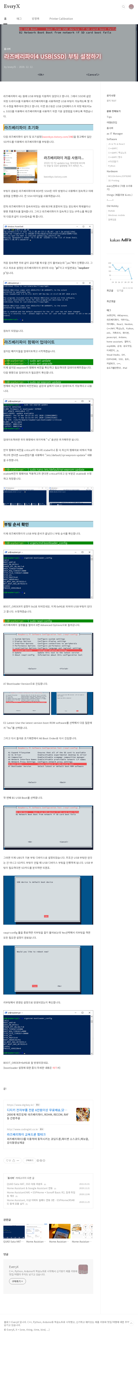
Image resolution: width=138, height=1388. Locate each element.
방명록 (35, 18)
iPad (125, 367)
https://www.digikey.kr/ (20, 1104)
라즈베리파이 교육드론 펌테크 (26, 1134)
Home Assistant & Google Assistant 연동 (30, 1188)
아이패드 (111, 324)
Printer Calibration (61, 18)
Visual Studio (113, 354)
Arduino (122, 337)
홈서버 (11, 1178)
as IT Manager (115, 133)
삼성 (119, 346)
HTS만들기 (113, 161)
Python (111, 165)
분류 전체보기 (113, 111)
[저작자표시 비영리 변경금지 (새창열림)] (40, 1160)
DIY (123, 354)
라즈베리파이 (113, 319)
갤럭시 (127, 341)
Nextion (128, 324)
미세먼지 (111, 350)
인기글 (120, 290)
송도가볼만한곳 (114, 367)
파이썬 (126, 332)
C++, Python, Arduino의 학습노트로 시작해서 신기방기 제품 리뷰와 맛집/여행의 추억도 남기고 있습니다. (43, 1272)
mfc (109, 332)
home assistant (114, 341)
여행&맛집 (112, 122)
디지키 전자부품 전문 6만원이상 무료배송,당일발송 (37, 1110)
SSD (121, 359)
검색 (123, 6)
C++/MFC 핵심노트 (115, 328)
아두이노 (125, 319)
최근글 (110, 290)
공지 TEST (111, 100)
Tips (109, 117)
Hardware (112, 171)
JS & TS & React (116, 143)
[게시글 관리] (18, 1160)
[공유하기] (14, 1160)
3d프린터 (111, 315)
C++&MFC (113, 148)
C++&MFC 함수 (115, 157)
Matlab (111, 210)
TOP (131, 1323)
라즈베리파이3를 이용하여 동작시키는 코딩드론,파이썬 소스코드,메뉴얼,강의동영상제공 (48, 1140)
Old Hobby (112, 206)
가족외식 (117, 332)
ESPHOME (112, 359)
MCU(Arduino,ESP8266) (119, 176)
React (120, 324)
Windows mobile (116, 215)
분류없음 (112, 219)
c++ (118, 363)
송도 (127, 359)
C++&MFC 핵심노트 (117, 152)
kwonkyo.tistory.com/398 (57, 136)
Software (112, 139)
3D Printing (113, 180)
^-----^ (110, 200)
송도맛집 (127, 346)
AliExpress (122, 315)
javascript (112, 337)
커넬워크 (111, 363)
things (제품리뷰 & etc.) (119, 194)
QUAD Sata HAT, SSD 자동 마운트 (25, 1184)
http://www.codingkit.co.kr (22, 1129)
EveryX (12, 6)
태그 (19, 18)
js (117, 350)
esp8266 (111, 346)
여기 (55, 1067)
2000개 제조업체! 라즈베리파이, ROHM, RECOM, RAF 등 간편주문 (37, 1116)
